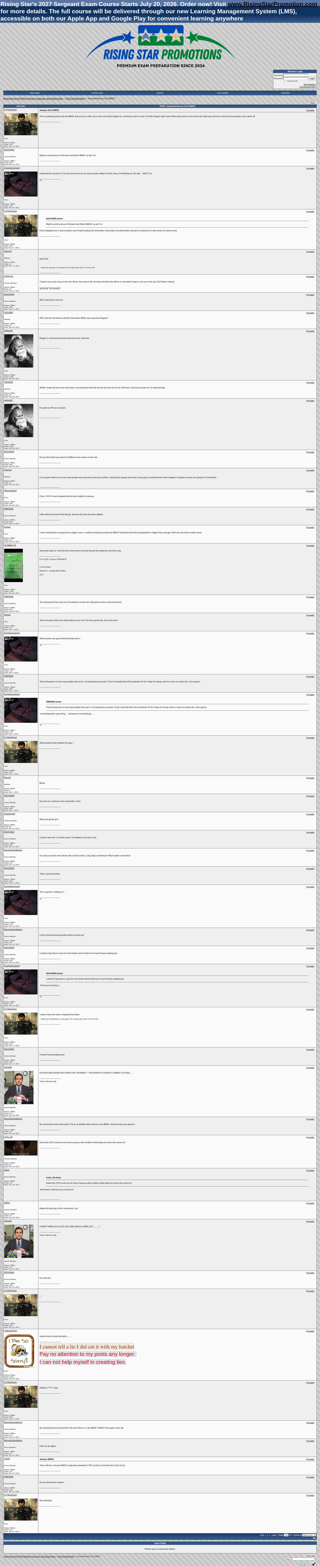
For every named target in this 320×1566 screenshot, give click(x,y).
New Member (310, 84)
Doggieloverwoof (12, 168)
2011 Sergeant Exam (75, 98)
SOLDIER (8, 312)
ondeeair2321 (10, 1331)
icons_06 (8, 1137)
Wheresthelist (10, 491)
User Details (222, 93)
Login (311, 78)
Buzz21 (7, 777)
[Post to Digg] (308, 1564)
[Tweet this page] (303, 1564)
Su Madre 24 (10, 545)
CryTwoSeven (10, 110)
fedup (6, 1170)
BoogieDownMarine (13, 850)
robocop (8, 251)
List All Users (97, 93)
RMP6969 (8, 509)
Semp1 (7, 527)
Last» (274, 1535)
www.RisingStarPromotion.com (272, 4)
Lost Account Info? (307, 87)
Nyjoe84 (8, 1067)
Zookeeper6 (9, 814)
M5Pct (7, 1203)
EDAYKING (9, 150)
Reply (312, 103)
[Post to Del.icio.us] (314, 1564)
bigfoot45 (8, 331)
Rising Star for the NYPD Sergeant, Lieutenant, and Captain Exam (33, 98)
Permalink (310, 110)
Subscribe (310, 1556)
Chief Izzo (8, 276)
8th (314, 1538)
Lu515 (7, 1459)
